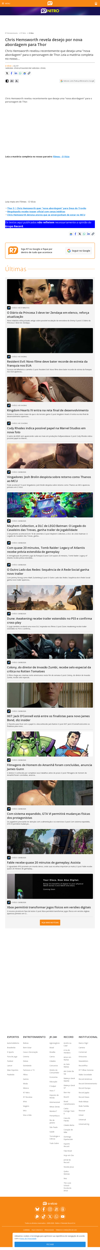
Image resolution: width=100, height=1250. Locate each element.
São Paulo (54, 1127)
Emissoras (83, 1056)
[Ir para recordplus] (37, 1216)
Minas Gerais (55, 1107)
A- (17, 81)
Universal (82, 1119)
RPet (25, 1101)
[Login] (96, 3)
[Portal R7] (50, 3)
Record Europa (84, 1088)
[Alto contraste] (7, 81)
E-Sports (10, 1052)
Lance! (9, 1065)
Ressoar (82, 1110)
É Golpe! (53, 1086)
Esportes (13, 1037)
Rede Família (84, 1106)
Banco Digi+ (83, 1043)
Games (26, 1079)
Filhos (25, 1074)
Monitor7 (53, 1111)
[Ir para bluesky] (37, 1209)
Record (69, 1037)
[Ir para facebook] (43, 1209)
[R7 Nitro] (50, 11)
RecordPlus (83, 1065)
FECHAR (50, 1244)
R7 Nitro (23, 33)
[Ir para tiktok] (43, 1216)
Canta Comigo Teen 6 (69, 1111)
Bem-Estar (27, 1047)
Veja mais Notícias (50, 922)
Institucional (88, 1037)
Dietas (25, 1061)
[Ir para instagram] (50, 1209)
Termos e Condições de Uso (66, 1230)
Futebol (10, 1061)
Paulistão (10, 1074)
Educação (53, 1081)
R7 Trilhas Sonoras (86, 1070)
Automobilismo (13, 1043)
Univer (81, 1115)
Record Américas (85, 1079)
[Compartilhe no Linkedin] (16, 73)
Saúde (52, 1132)
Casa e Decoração (30, 1052)
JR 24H (53, 1037)
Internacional (55, 1102)
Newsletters (83, 1061)
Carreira (82, 1047)
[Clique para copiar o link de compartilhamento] (29, 73)
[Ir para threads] (62, 1209)
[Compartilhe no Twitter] (7, 73)
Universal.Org (84, 1124)
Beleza (25, 1043)
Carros (52, 1056)
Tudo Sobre (54, 1143)
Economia (53, 1077)
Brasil (52, 1047)
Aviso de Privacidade (28, 1238)
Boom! (66, 1097)
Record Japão (84, 1092)
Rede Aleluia (83, 1101)
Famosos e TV (29, 1070)
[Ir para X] (50, 1216)
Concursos (54, 1065)
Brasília (52, 1052)
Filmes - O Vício (61, 156)
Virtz (24, 1110)
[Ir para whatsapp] (56, 1216)
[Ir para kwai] (56, 1209)
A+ (12, 81)
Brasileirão (11, 1047)
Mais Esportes (12, 1070)
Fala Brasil (68, 1151)
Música (26, 1088)
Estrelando (27, 1065)
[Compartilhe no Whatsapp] (20, 73)
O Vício (31, 33)
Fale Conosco (37, 1230)
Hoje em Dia (69, 1155)
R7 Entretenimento (11, 33)
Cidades (53, 1061)
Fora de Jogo (12, 1056)
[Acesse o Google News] (24, 73)
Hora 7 (52, 1090)
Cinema (26, 1056)
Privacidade (49, 1230)
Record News (84, 1097)
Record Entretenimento (88, 1083)
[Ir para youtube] (62, 1216)
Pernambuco (55, 1116)
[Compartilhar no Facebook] (11, 73)
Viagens (26, 1106)
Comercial (83, 1052)
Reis (65, 1178)
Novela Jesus (69, 1167)
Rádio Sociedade (85, 1074)
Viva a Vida (27, 1115)
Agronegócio (55, 1043)
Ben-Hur (67, 1092)
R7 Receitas (27, 1097)
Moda (25, 1083)
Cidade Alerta (69, 1125)
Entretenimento (34, 1037)
